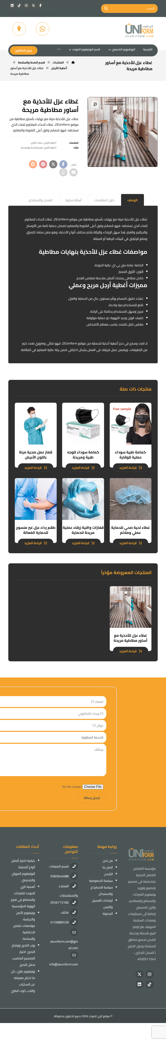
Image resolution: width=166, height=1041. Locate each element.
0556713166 (59, 902)
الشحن (108, 874)
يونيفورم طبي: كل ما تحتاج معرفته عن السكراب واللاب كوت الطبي (23, 981)
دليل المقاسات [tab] (104, 200)
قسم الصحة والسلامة (32, 147)
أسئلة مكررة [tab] (73, 200)
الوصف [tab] (132, 200)
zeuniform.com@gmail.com (64, 944)
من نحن (108, 861)
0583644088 (59, 876)
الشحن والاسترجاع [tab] (40, 200)
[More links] (58, 49)
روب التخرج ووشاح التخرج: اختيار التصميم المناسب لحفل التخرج (23, 955)
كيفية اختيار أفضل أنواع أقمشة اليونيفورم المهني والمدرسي (23, 870)
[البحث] (106, 8)
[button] (40, 5)
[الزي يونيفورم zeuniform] (139, 30)
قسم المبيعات (59, 866)
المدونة (108, 913)
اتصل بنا (107, 867)
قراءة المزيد (128, 468)
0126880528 (59, 922)
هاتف (65, 912)
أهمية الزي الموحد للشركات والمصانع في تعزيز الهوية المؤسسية (23, 896)
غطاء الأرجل (37, 142)
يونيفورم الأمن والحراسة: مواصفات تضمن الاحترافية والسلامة (24, 926)
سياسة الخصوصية (101, 881)
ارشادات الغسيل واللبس (102, 903)
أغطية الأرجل (50, 142)
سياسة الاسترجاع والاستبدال (102, 890)
